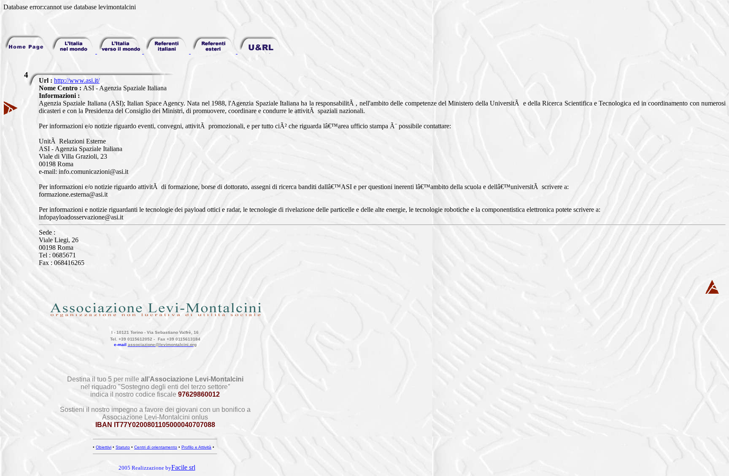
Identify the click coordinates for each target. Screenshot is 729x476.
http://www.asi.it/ (77, 80)
